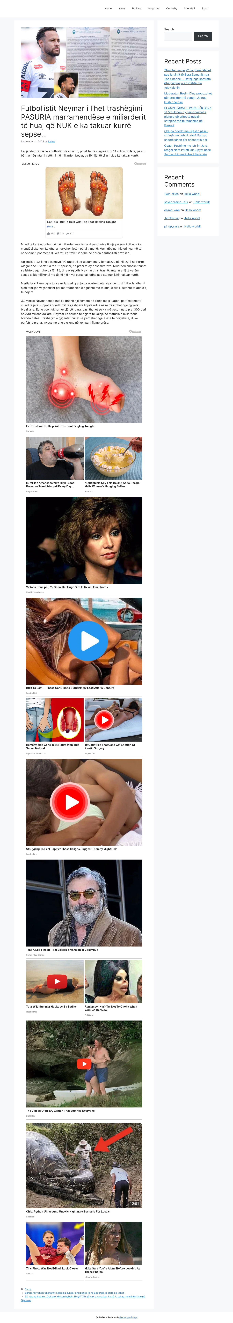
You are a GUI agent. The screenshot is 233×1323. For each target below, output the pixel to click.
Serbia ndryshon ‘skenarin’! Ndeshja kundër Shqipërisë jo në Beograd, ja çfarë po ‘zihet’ (75, 1292)
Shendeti (189, 8)
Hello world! (192, 194)
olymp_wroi (172, 210)
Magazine (153, 8)
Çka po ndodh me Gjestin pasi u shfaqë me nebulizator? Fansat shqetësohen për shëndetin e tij (186, 135)
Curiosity (171, 8)
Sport (205, 8)
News (122, 8)
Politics (136, 8)
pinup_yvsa (171, 226)
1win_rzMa (171, 194)
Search (169, 29)
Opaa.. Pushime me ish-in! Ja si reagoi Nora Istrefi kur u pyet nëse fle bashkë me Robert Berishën (187, 150)
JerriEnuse (171, 218)
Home (108, 8)
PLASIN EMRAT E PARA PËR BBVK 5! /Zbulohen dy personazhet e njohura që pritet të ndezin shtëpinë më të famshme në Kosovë (188, 116)
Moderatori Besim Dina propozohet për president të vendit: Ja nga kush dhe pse (188, 98)
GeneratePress (128, 1317)
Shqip (28, 1289)
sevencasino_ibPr (176, 202)
